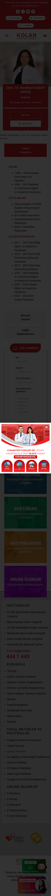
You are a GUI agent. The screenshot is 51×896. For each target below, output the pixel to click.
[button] (46, 427)
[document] (25, 448)
